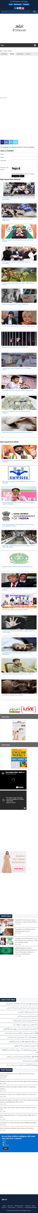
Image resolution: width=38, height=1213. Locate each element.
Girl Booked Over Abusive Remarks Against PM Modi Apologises (18, 1122)
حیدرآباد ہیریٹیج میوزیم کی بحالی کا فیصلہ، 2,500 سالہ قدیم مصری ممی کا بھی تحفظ (23, 1042)
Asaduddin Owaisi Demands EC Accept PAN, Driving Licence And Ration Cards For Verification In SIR (26, 940)
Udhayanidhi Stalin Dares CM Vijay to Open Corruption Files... (18, 390)
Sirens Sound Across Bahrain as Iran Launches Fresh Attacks (16, 1128)
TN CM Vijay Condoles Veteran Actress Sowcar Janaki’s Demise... (19, 326)
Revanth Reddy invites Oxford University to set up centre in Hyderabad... (17, 461)
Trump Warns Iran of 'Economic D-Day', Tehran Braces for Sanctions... (17, 589)
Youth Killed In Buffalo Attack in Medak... (13, 695)
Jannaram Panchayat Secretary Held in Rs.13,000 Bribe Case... (18, 566)
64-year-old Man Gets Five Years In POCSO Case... (15, 347)
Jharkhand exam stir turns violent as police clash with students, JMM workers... (18, 219)
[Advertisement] (19, 18)
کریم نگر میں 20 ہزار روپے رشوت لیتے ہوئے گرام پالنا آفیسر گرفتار (25, 1025)
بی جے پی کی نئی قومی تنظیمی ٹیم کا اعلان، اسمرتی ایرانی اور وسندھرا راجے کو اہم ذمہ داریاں (22, 1065)
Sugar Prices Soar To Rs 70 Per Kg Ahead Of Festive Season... (18, 432)
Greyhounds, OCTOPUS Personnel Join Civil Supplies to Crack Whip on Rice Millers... (18, 546)
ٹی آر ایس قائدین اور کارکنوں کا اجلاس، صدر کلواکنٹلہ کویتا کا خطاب (26, 1046)
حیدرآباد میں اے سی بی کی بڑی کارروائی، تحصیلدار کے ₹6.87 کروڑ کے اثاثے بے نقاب (22, 1004)
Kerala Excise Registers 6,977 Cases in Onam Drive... (15, 304)
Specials (28, 54)
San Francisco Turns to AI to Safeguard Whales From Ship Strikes (18, 1094)
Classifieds (26, 4)
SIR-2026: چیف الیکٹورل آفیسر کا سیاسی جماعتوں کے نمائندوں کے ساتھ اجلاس (22, 1057)
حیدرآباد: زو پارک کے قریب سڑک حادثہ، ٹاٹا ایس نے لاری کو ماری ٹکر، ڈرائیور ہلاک (22, 1008)
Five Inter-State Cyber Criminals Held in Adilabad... (15, 609)
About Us (10, 1205)
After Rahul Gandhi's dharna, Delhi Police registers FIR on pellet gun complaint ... (18, 198)
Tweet (15, 142)
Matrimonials (17, 4)
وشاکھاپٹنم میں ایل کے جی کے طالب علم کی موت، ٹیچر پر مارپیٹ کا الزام (25, 1021)
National (10, 50)
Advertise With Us (19, 1205)
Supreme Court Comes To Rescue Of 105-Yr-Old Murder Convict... (16, 369)
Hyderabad (4, 54)
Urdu (10, 4)
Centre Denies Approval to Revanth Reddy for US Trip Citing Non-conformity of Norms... (17, 525)
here (28, 173)
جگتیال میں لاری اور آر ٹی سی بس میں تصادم (30, 1061)
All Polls (27, 1205)
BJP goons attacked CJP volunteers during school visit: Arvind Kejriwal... (17, 240)
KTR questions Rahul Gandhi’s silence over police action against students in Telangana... (18, 503)
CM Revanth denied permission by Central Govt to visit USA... (18, 674)
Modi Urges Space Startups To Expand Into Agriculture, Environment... (16, 262)
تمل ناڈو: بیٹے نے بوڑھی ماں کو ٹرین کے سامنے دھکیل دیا (28, 1016)
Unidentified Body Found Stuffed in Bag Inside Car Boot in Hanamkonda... (17, 653)
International (20, 54)
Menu (2, 45)
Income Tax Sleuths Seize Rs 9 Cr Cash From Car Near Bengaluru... (16, 412)
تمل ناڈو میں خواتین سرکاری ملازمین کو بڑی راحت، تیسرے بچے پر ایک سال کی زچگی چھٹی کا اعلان (20, 1029)
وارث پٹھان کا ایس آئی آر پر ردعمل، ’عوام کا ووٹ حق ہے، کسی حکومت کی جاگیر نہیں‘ (22, 1037)
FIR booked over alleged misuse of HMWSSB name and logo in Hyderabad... (18, 482)
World (5, 50)
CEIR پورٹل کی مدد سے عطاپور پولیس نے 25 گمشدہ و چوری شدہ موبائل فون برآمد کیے (21, 1033)
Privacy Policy (11, 1207)
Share (6, 142)
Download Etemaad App (30, 1207)
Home (1, 50)
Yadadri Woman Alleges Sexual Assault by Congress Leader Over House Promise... (18, 631)
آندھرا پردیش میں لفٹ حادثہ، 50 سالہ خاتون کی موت (28, 1012)
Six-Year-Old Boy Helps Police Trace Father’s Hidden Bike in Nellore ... (18, 283)
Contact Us (20, 1207)
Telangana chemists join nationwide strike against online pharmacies (19, 1081)
